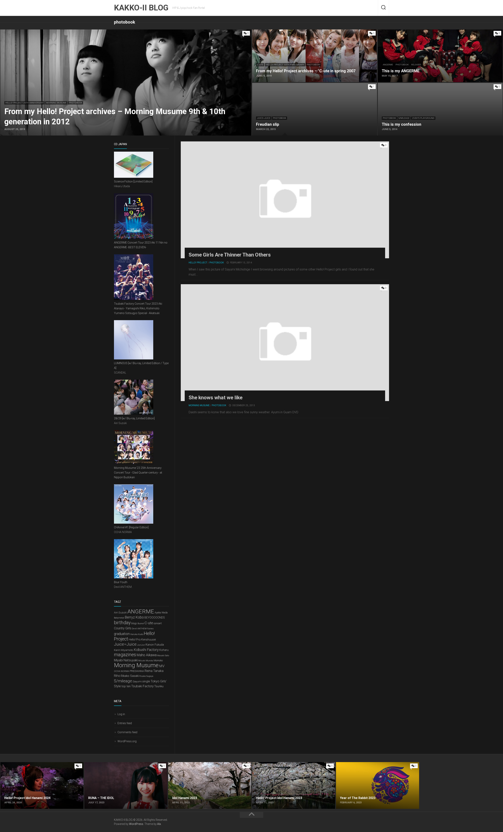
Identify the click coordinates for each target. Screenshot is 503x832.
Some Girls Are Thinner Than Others (230, 255)
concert (158, 623)
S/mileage (403, 118)
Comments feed (127, 732)
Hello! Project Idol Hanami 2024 (22, 764)
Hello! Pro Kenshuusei (142, 639)
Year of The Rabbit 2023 (352, 764)
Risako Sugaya (146, 676)
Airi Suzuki (120, 612)
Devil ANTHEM (139, 628)
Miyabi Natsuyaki (126, 660)
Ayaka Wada (161, 612)
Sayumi (137, 681)
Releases (416, 64)
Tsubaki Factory (142, 686)
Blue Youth (120, 582)
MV (161, 666)
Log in (121, 714)
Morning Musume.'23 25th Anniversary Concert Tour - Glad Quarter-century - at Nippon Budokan (138, 472)
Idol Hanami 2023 (180, 764)
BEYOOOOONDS (154, 617)
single (146, 681)
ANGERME (388, 64)
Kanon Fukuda (155, 644)
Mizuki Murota (145, 660)
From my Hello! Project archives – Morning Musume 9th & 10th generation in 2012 (56, 32)
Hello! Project (198, 262)
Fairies (150, 628)
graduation (122, 634)
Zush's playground (423, 118)
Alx (159, 824)
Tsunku (158, 686)
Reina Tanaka (154, 671)
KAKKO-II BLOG (141, 7)
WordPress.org (127, 741)
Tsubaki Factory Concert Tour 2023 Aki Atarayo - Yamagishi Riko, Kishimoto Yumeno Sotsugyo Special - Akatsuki (138, 308)
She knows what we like (215, 397)
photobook (75, 103)
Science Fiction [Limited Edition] (133, 181)
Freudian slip (260, 85)
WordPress (136, 824)
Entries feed (124, 723)
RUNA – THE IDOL (96, 764)
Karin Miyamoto (123, 649)
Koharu (164, 649)
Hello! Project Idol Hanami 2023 (274, 764)
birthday (122, 622)
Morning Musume (56, 103)
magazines (125, 654)
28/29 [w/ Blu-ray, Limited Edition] (134, 418)
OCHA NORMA (121, 671)
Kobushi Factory (146, 650)
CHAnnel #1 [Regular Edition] (131, 527)
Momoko (158, 660)
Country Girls (122, 628)
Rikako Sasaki (130, 676)
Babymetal (119, 618)
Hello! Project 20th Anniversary (24, 103)
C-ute (260, 64)
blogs (134, 623)
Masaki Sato (163, 655)
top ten (126, 686)
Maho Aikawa (147, 655)
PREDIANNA (137, 671)
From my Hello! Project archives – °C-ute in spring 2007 (290, 32)
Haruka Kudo (136, 634)
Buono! (141, 623)
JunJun (141, 645)
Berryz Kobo (134, 617)
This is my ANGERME (392, 32)
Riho (117, 676)
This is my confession (393, 85)
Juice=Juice (263, 118)
